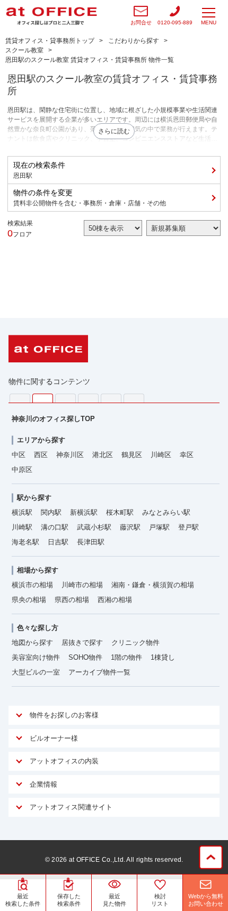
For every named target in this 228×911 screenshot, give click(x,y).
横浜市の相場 (32, 585)
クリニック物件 (135, 642)
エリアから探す (41, 440)
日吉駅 (58, 542)
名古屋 (111, 398)
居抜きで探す (82, 642)
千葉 (88, 398)
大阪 (134, 398)
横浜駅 (22, 512)
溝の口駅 (54, 527)
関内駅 (51, 512)
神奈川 (42, 398)
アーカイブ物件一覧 (99, 672)
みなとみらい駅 (166, 512)
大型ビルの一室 (36, 672)
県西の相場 (72, 600)
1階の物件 (126, 657)
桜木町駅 (120, 512)
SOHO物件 (85, 657)
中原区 (22, 469)
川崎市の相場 (82, 585)
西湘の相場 (115, 600)
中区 (18, 455)
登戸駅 (188, 527)
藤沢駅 (130, 527)
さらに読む (114, 131)
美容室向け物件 (36, 657)
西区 (41, 455)
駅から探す (34, 498)
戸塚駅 (159, 527)
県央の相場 (29, 600)
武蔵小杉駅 (94, 527)
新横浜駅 (84, 512)
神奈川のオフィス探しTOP (53, 419)
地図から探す (32, 642)
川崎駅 (22, 527)
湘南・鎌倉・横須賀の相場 (152, 585)
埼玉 (65, 398)
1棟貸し (163, 657)
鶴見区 (131, 455)
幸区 (187, 455)
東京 (20, 398)
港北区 (102, 455)
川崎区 (161, 455)
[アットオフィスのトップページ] (51, 16)
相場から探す (37, 570)
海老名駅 (25, 542)
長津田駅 (90, 542)
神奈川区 (70, 455)
